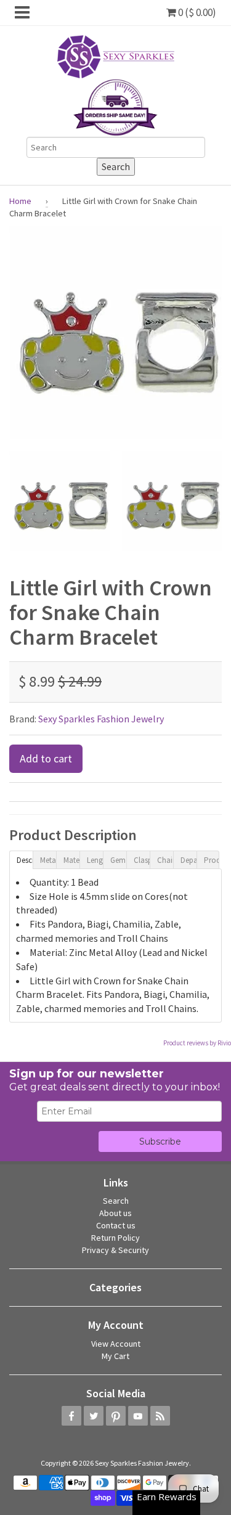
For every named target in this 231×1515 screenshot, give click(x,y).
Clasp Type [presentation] (142, 860)
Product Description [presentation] (212, 860)
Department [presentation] (188, 860)
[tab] (21, 859)
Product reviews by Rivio (197, 1043)
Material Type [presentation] (71, 860)
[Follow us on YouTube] (138, 1416)
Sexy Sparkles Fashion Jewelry (101, 719)
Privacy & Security (115, 1250)
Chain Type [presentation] (165, 860)
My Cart (115, 1356)
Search (116, 1200)
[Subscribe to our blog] (160, 1416)
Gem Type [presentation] (118, 860)
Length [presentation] (95, 860)
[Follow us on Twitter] (93, 1416)
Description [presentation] (25, 860)
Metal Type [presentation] (48, 860)
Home (20, 200)
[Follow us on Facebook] (71, 1416)
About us (115, 1213)
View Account (115, 1343)
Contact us (116, 1225)
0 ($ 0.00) (196, 12)
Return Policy (115, 1237)
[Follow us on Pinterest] (116, 1416)
